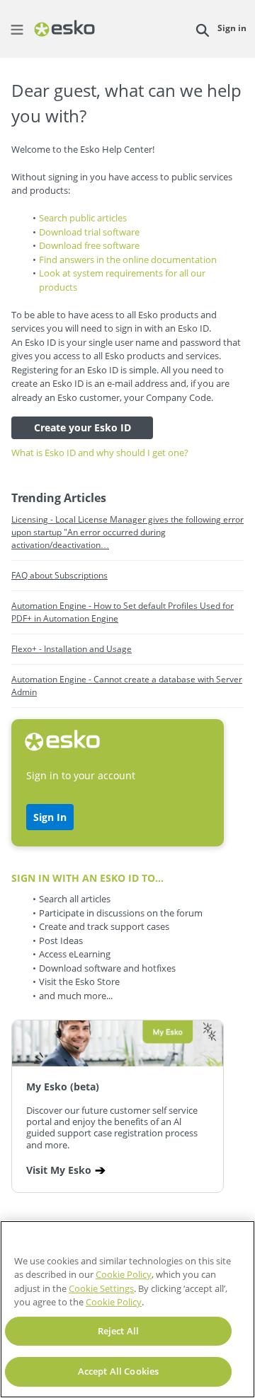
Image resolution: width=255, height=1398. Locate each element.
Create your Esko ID (82, 427)
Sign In (50, 817)
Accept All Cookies (118, 1371)
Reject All (118, 1330)
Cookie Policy (124, 1274)
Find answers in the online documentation (128, 259)
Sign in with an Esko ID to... (87, 878)
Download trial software (89, 232)
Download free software (89, 245)
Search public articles (83, 217)
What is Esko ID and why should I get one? (99, 452)
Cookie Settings (101, 1288)
